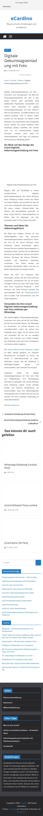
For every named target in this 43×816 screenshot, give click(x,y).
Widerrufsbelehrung (11, 708)
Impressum (7, 703)
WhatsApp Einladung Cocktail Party (20, 466)
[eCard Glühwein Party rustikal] (21, 482)
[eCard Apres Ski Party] (21, 520)
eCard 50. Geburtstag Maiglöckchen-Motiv (18, 593)
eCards (13, 80)
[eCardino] (5, 36)
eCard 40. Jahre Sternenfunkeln (14, 608)
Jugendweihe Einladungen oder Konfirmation (19, 581)
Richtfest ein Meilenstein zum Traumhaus (17, 645)
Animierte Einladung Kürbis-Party (20, 414)
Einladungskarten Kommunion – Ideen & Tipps (19, 577)
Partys (7, 50)
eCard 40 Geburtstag (10, 605)
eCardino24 (8, 746)
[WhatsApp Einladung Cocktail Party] (21, 442)
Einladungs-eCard (32, 292)
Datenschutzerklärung (12, 697)
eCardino (21, 18)
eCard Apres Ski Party (16, 542)
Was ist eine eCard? (11, 725)
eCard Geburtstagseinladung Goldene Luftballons (21, 422)
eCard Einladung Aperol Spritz (13, 597)
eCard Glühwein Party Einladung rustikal (23, 349)
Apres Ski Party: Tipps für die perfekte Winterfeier (20, 663)
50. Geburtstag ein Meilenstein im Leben (17, 656)
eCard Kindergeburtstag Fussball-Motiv (17, 601)
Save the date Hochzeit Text (12, 585)
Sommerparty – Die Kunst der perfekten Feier (19, 641)
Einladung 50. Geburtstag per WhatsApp (17, 589)
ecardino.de (14, 405)
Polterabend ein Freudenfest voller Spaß (17, 659)
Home (6, 80)
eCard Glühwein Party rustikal (20, 505)
